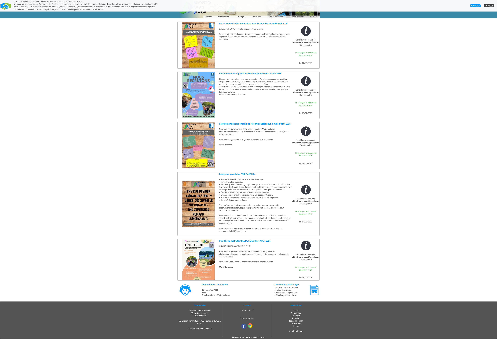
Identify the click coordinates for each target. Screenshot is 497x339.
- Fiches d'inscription (283, 290)
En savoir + (98, 9)
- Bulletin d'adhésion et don (286, 287)
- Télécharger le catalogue (286, 295)
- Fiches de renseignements (286, 293)
